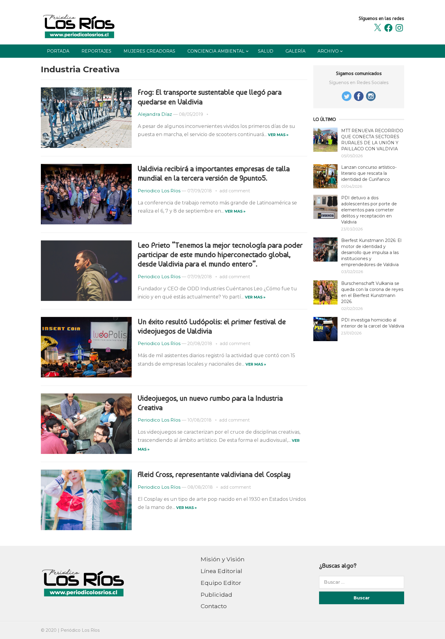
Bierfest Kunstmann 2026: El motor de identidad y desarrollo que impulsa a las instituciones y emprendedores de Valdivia (371, 252)
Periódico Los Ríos (80, 630)
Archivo (328, 51)
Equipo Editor (221, 582)
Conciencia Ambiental (216, 51)
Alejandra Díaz (155, 114)
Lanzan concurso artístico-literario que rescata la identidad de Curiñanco (369, 173)
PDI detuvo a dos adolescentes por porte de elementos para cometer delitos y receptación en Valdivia (369, 210)
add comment (234, 191)
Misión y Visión (223, 559)
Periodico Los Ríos (159, 191)
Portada (58, 51)
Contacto (214, 606)
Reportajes (96, 51)
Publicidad (216, 594)
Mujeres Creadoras (149, 51)
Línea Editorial (221, 571)
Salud (265, 51)
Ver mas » (278, 134)
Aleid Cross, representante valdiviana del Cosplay (214, 474)
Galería (295, 51)
